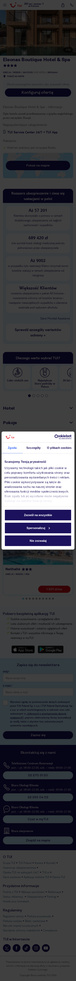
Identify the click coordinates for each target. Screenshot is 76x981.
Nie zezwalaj (38, 540)
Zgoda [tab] (12, 447)
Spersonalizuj (36, 527)
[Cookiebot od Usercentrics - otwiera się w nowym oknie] (55, 436)
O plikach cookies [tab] (59, 447)
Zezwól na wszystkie (38, 515)
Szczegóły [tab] (33, 447)
